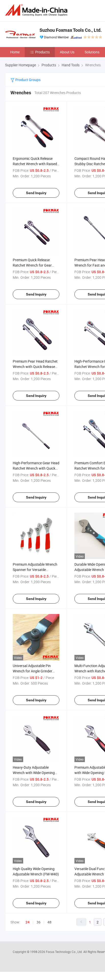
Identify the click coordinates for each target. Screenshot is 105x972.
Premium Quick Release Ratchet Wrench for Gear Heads (32, 265)
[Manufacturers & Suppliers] (37, 10)
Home (15, 52)
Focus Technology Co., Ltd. (64, 952)
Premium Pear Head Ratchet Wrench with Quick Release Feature (35, 366)
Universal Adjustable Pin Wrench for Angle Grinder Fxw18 (32, 671)
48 (49, 922)
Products (42, 52)
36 (38, 922)
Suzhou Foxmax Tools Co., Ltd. (71, 30)
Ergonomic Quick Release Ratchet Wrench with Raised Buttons (35, 164)
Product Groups (28, 79)
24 (27, 922)
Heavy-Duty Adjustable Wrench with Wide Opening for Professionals (34, 772)
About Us (67, 52)
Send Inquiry (36, 193)
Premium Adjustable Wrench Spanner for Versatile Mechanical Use (35, 569)
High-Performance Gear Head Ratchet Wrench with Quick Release (36, 468)
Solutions (92, 52)
